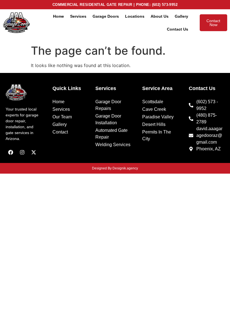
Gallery (181, 16)
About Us (160, 16)
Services (78, 16)
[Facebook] (11, 152)
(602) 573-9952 (165, 5)
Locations (134, 16)
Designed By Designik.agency (115, 168)
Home (58, 16)
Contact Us (177, 29)
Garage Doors (106, 16)
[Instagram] (22, 152)
